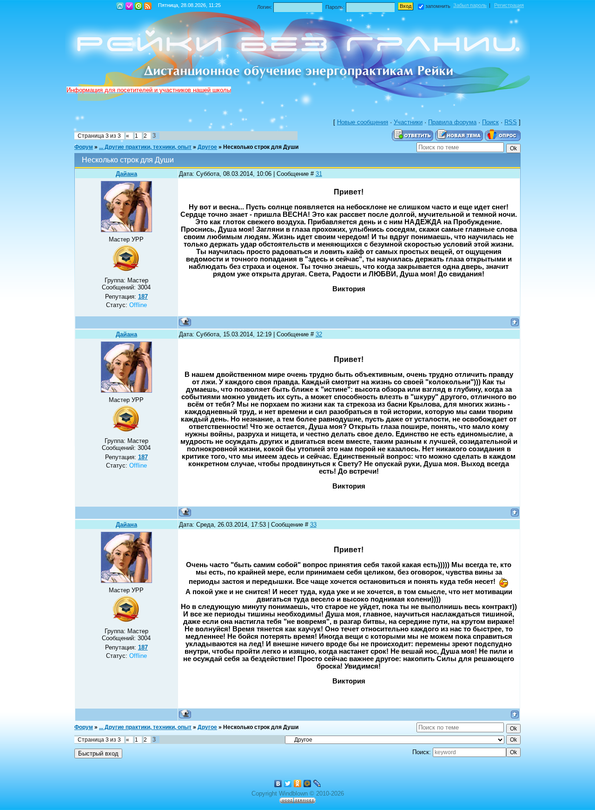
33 (313, 524)
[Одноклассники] (298, 783)
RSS (148, 6)
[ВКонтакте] (278, 783)
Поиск (490, 122)
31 (319, 173)
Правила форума (452, 122)
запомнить (437, 6)
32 (319, 334)
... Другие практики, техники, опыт (145, 147)
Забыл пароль (470, 5)
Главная (120, 6)
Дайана (126, 173)
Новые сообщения (362, 122)
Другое (207, 147)
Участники (408, 122)
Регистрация (129, 6)
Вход (138, 6)
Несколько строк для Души (260, 147)
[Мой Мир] (307, 783)
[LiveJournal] (317, 783)
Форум (83, 147)
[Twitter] (288, 783)
